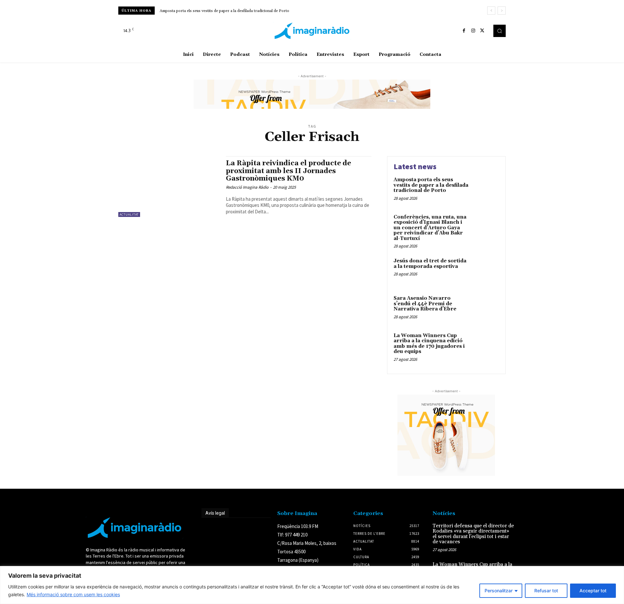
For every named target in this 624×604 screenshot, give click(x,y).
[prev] (491, 10)
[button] (499, 31)
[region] (312, 585)
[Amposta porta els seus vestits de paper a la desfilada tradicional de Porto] (485, 190)
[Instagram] (473, 30)
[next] (502, 10)
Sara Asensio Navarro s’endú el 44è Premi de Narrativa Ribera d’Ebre (425, 303)
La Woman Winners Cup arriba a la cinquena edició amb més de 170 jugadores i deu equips (429, 344)
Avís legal (215, 513)
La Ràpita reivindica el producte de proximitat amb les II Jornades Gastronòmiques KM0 (288, 170)
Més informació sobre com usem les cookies (73, 594)
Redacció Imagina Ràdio (247, 187)
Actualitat (129, 214)
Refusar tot (546, 590)
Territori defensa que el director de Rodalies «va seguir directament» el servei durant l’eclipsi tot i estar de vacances (473, 534)
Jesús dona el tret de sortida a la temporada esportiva (430, 264)
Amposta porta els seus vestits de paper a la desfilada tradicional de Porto (224, 10)
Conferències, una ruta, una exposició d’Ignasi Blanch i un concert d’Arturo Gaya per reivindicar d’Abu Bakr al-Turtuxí (430, 228)
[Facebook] (464, 30)
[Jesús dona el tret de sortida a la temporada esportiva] (485, 271)
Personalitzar (499, 590)
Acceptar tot (592, 590)
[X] (482, 30)
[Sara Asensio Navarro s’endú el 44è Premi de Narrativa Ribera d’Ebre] (485, 308)
